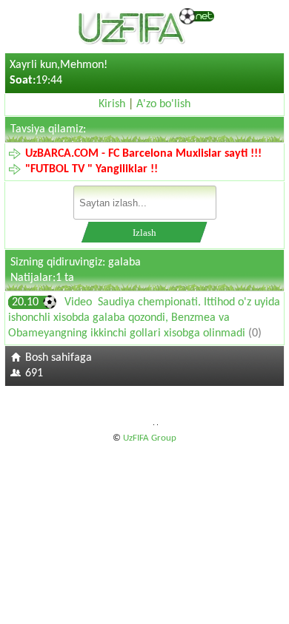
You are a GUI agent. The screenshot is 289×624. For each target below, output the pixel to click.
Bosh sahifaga (58, 358)
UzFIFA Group (149, 438)
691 (34, 373)
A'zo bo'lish (163, 104)
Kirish (112, 104)
